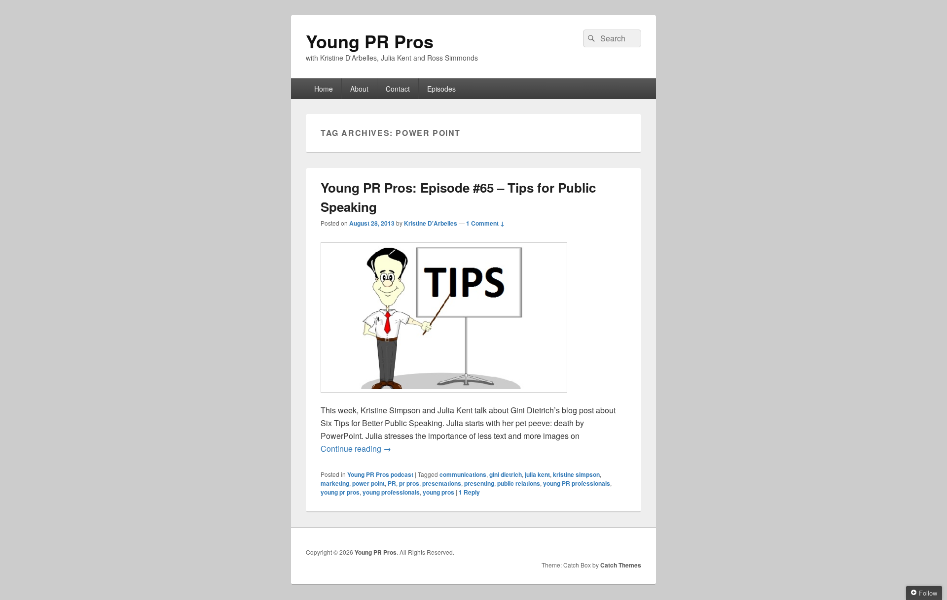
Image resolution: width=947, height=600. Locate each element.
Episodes (441, 89)
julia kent (537, 474)
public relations (518, 483)
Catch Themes (620, 565)
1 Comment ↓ (485, 223)
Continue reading (356, 448)
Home (323, 89)
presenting (479, 483)
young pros (438, 492)
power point (368, 483)
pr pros (409, 483)
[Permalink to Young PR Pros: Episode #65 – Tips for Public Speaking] (444, 397)
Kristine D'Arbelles (430, 223)
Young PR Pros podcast (380, 474)
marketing (335, 483)
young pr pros (340, 492)
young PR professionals (576, 483)
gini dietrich (505, 474)
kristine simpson (576, 474)
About (359, 89)
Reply (469, 492)
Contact (398, 89)
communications (462, 474)
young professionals (391, 492)
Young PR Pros (370, 41)
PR (392, 483)
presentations (441, 483)
